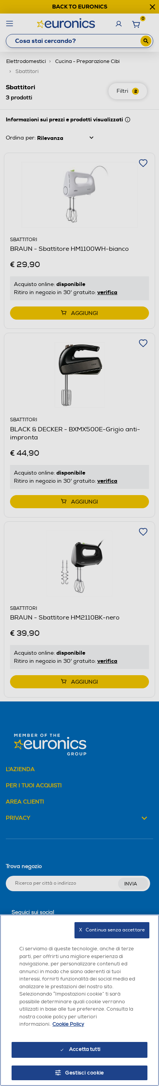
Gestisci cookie (84, 1073)
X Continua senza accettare (112, 930)
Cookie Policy (68, 1024)
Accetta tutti (84, 1049)
